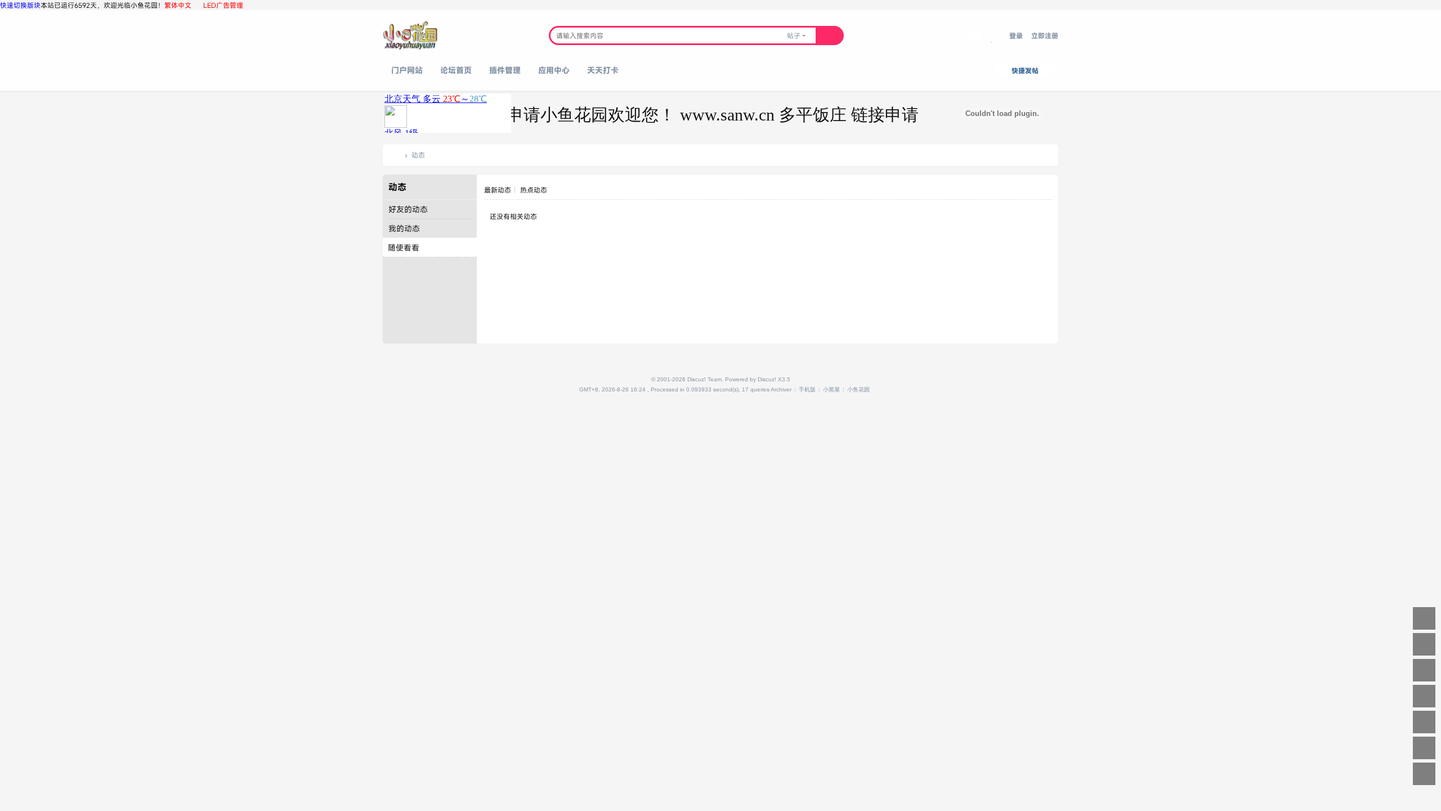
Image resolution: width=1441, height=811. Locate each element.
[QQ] (575, 389)
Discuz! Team (704, 379)
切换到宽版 (994, 41)
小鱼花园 (395, 155)
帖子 (793, 35)
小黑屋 (831, 389)
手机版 (807, 389)
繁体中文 (177, 5)
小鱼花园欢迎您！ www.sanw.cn (634, 114)
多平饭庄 (787, 114)
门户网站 (407, 70)
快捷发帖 (1025, 70)
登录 (1016, 35)
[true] (830, 35)
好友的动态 (408, 209)
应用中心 (554, 70)
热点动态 (533, 189)
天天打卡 (603, 70)
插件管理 (505, 70)
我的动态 (404, 228)
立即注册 (1044, 35)
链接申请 (859, 114)
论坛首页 (456, 70)
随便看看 (403, 247)
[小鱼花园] (410, 35)
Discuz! (767, 379)
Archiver (781, 389)
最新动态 (497, 189)
